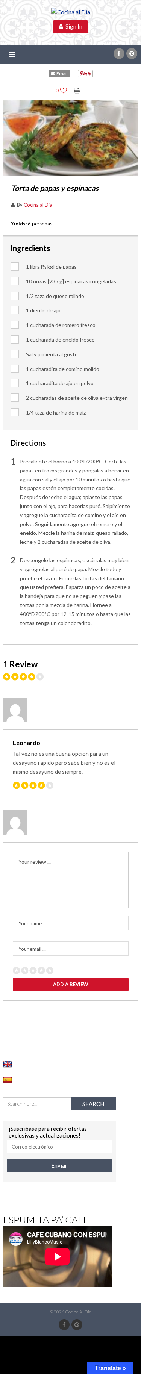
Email (61, 73)
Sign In (72, 26)
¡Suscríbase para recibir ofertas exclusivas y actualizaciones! (48, 1132)
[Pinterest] (131, 53)
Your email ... (32, 949)
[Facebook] (119, 53)
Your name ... (32, 923)
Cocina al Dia (38, 205)
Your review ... (34, 861)
